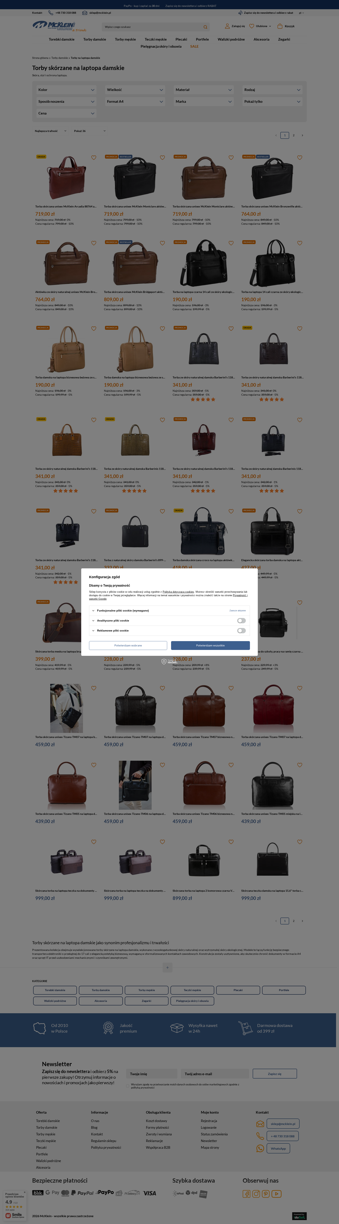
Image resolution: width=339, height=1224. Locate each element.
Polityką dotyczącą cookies (178, 591)
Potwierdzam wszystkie (210, 645)
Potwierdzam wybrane (128, 645)
